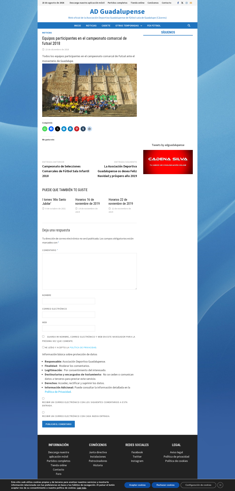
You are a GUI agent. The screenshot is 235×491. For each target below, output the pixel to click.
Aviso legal (176, 452)
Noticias (91, 25)
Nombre (46, 295)
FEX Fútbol (154, 25)
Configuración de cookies (198, 485)
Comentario (50, 250)
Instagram (137, 461)
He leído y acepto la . (70, 347)
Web (44, 322)
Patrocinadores (98, 461)
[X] (182, 2)
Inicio (77, 25)
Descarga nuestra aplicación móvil (87, 2)
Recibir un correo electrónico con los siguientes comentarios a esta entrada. (85, 404)
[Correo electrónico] (191, 2)
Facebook (137, 452)
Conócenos (153, 2)
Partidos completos (117, 2)
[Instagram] (187, 2)
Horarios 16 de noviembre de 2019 (87, 201)
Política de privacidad (176, 456)
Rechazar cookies (166, 485)
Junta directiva (98, 452)
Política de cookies (176, 461)
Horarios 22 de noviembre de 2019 (121, 201)
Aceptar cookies (137, 485)
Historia (98, 465)
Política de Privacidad (83, 347)
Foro (58, 474)
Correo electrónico (54, 308)
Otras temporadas (127, 25)
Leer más (81, 487)
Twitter (137, 456)
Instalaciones (98, 456)
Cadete (106, 25)
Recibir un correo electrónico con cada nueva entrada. (76, 416)
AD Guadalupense (117, 11)
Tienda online (137, 2)
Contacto (166, 2)
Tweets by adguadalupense (168, 145)
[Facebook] (178, 2)
